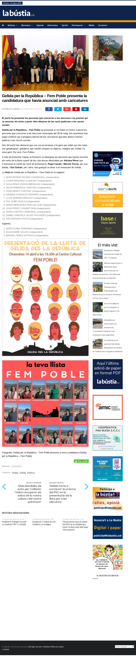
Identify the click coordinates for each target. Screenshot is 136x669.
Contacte (6, 649)
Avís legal (31, 647)
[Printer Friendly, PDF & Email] (81, 461)
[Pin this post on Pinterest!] (76, 109)
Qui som (39, 647)
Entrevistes (53, 25)
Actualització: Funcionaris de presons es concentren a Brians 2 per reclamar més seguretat (105, 327)
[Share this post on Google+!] (67, 109)
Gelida (15, 473)
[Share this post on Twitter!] (58, 109)
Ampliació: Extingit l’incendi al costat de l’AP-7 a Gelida (113, 254)
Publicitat (46, 647)
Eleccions (16, 466)
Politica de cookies (57, 647)
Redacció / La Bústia (12, 109)
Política (31, 473)
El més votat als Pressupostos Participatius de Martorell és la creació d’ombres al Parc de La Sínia (107, 291)
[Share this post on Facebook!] (49, 109)
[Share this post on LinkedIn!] (85, 109)
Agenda (40, 25)
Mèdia (91, 25)
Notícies (12, 25)
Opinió (65, 25)
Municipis (26, 25)
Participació (77, 25)
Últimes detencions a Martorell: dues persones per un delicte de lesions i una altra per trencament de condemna (107, 270)
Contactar (102, 25)
